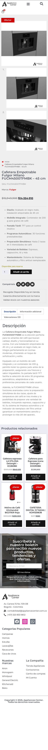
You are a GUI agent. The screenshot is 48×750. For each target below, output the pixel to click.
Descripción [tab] (10, 311)
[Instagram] (25, 621)
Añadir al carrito (21, 272)
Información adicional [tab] (30, 311)
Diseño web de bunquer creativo (24, 704)
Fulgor (12, 189)
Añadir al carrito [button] (12, 477)
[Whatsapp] (32, 621)
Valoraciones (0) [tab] (12, 317)
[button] (28, 4)
